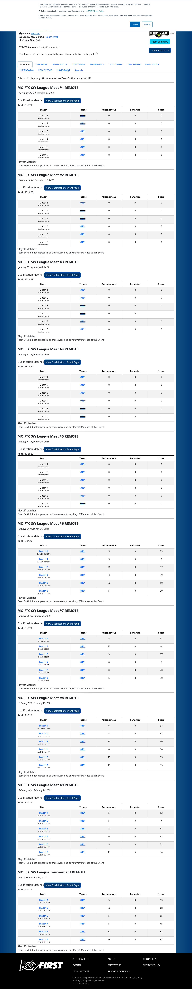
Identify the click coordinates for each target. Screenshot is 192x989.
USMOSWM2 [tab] (60, 64)
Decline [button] (147, 24)
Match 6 (43, 590)
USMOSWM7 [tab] (152, 64)
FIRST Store (114, 965)
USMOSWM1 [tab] (41, 64)
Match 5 (43, 582)
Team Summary (160, 41)
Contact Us (150, 959)
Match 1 (43, 551)
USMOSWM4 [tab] (97, 64)
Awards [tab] (79, 70)
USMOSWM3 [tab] (78, 64)
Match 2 (43, 559)
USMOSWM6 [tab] (134, 64)
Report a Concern (119, 971)
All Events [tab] (25, 64)
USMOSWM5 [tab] (115, 64)
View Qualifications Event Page (62, 100)
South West (52, 36)
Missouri (35, 33)
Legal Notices (81, 971)
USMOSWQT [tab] (63, 70)
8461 (82, 115)
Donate (77, 965)
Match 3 (43, 567)
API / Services (80, 959)
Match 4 (43, 575)
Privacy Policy (95, 11)
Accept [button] (135, 24)
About (111, 959)
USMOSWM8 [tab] (27, 70)
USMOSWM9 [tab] (45, 70)
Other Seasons (159, 50)
